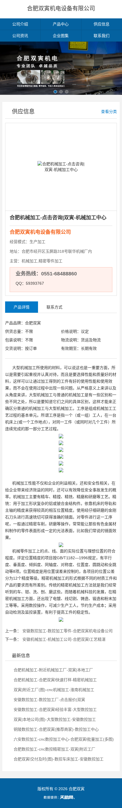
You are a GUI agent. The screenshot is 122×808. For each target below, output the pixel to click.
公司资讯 (20, 35)
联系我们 (102, 35)
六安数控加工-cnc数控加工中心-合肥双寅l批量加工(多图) (63, 739)
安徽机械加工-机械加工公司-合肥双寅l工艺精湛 (64, 639)
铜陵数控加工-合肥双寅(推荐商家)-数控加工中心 (55, 729)
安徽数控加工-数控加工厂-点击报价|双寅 (48, 699)
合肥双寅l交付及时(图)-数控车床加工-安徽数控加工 (58, 759)
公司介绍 (20, 24)
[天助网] (61, 797)
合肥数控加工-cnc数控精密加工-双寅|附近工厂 (53, 749)
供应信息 (102, 24)
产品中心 (61, 24)
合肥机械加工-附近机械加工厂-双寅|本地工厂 (52, 670)
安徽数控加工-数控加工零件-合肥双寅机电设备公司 (67, 631)
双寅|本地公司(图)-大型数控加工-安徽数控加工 (54, 719)
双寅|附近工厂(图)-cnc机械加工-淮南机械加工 (53, 689)
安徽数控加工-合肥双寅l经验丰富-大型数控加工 (54, 709)
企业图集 (61, 35)
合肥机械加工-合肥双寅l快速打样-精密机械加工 (54, 680)
